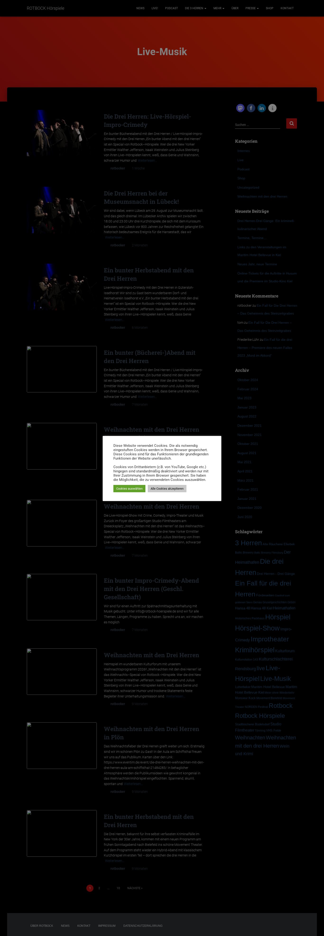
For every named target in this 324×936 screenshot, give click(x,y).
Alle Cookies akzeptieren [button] (167, 488)
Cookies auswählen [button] (129, 488)
